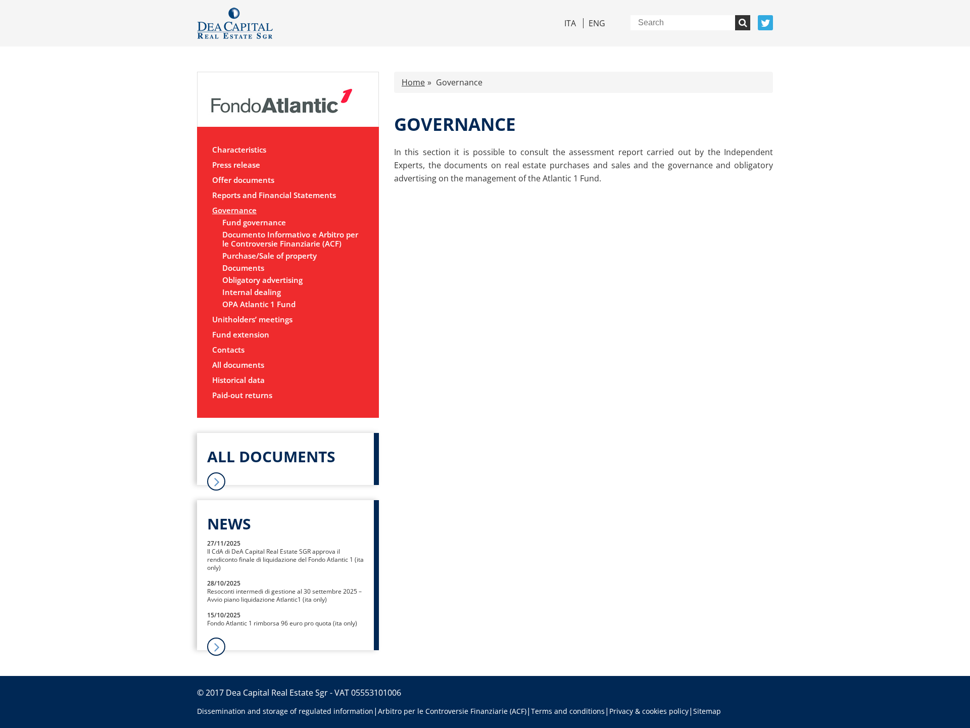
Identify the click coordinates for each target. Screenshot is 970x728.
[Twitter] (765, 22)
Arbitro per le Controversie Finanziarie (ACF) (452, 711)
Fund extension (240, 334)
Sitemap (707, 711)
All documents (238, 365)
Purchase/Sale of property (269, 256)
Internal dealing (251, 292)
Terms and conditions (568, 711)
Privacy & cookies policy (649, 711)
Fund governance (254, 222)
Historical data (238, 380)
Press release (236, 165)
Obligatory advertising (262, 280)
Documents (243, 268)
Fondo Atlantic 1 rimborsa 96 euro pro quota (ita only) (282, 623)
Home (413, 82)
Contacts (228, 350)
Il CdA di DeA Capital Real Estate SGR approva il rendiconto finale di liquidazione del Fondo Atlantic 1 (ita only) (285, 559)
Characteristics (239, 149)
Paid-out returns (242, 395)
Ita (570, 23)
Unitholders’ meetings (252, 319)
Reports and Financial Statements (274, 195)
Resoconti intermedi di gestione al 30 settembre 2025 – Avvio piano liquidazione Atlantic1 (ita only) (284, 595)
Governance (234, 210)
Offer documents (243, 180)
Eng (597, 23)
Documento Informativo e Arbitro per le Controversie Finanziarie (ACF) (290, 239)
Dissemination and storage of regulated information (285, 711)
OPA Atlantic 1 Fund (259, 304)
